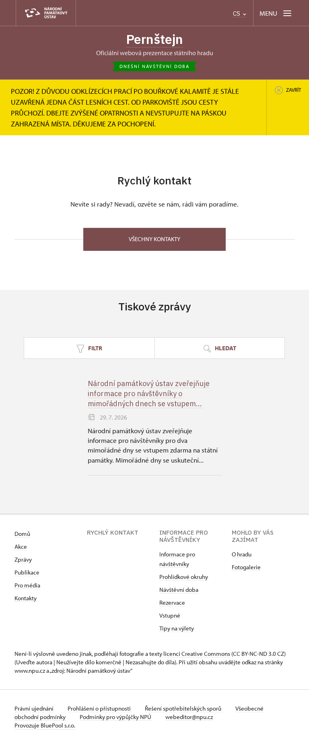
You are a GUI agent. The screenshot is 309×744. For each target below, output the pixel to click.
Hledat (225, 348)
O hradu (241, 554)
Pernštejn (154, 39)
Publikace (26, 572)
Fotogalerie (246, 567)
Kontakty (25, 598)
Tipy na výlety (176, 628)
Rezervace (172, 602)
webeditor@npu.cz (189, 717)
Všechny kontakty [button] (154, 239)
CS (237, 13)
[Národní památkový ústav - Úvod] (46, 13)
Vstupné (169, 615)
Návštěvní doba (178, 589)
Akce (20, 546)
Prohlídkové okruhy (183, 577)
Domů (22, 533)
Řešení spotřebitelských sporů (183, 708)
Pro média (27, 585)
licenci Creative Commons (196, 653)
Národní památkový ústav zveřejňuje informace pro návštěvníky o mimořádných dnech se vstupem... (149, 393)
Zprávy (23, 559)
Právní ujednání (34, 708)
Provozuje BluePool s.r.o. (44, 725)
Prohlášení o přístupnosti (100, 708)
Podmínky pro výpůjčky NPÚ (116, 717)
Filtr (94, 348)
